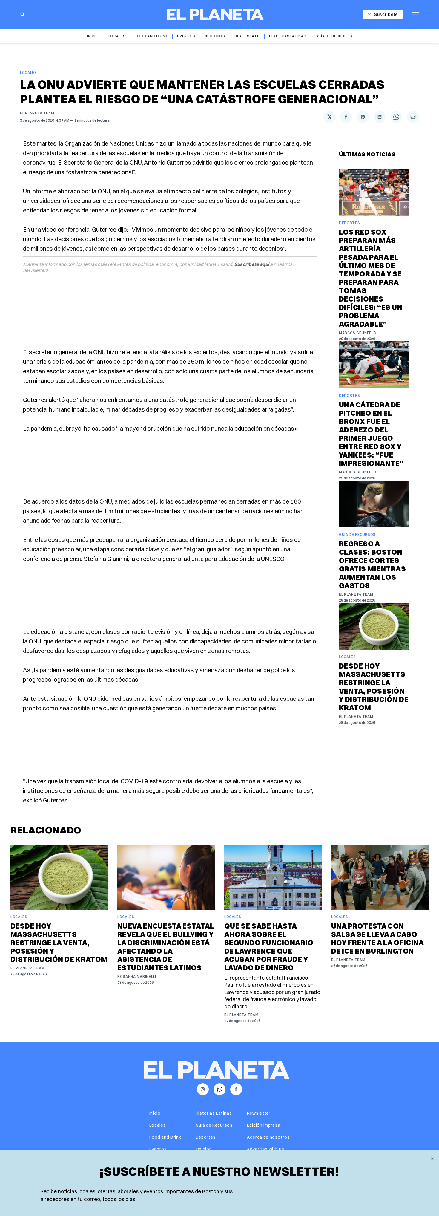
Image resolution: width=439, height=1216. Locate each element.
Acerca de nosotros (268, 1137)
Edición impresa (263, 1125)
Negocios (215, 36)
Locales (116, 36)
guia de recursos (357, 534)
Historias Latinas (287, 36)
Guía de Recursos (333, 36)
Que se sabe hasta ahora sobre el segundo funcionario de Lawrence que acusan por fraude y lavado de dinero (268, 946)
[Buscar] (22, 14)
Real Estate (247, 36)
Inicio (93, 36)
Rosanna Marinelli (136, 976)
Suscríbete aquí (251, 264)
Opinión (204, 1149)
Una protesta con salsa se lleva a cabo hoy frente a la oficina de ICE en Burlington (377, 938)
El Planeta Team (37, 113)
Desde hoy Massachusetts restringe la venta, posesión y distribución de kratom (374, 686)
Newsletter (259, 1113)
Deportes (349, 223)
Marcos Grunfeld (358, 333)
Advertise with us (265, 1149)
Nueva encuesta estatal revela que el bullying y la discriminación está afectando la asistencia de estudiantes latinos (165, 946)
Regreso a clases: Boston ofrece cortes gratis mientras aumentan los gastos (372, 564)
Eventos (186, 36)
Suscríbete (386, 14)
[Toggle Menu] (415, 14)
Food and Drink (151, 36)
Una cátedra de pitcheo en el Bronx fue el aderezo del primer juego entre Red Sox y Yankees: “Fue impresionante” (371, 434)
